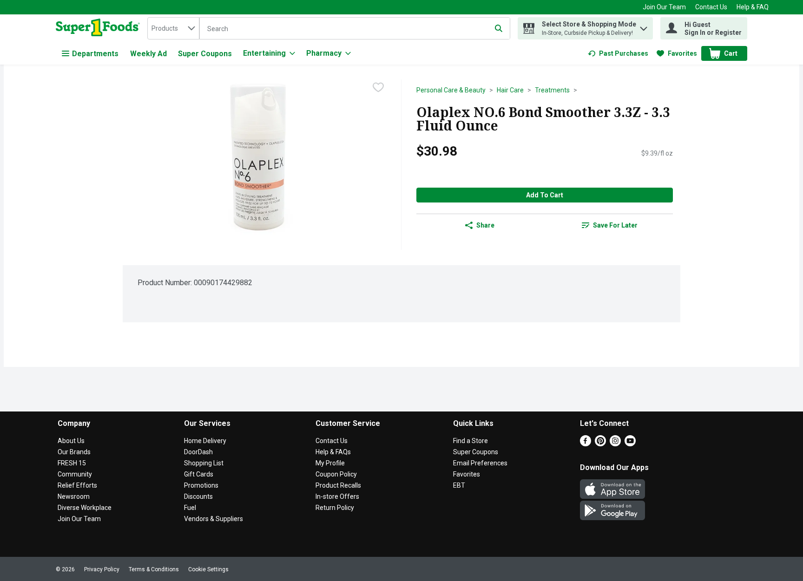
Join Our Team (664, 7)
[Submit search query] (498, 28)
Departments (95, 53)
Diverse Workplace (85, 507)
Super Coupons (205, 53)
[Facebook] (585, 443)
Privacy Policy (101, 569)
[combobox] (173, 28)
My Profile (330, 463)
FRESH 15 (72, 463)
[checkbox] (378, 87)
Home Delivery (205, 440)
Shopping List (204, 463)
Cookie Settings (208, 569)
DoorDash (198, 452)
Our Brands (74, 452)
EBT (459, 485)
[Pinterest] (600, 443)
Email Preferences (480, 463)
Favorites (466, 474)
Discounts (198, 496)
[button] (643, 26)
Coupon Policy (336, 474)
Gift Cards (198, 474)
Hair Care (510, 90)
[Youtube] (630, 443)
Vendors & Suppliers (213, 518)
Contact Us (711, 7)
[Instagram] (615, 443)
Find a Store (470, 440)
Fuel (190, 507)
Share (485, 225)
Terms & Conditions (154, 569)
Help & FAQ (753, 7)
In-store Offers (337, 496)
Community (75, 474)
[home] (100, 28)
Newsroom (74, 496)
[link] (618, 53)
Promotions (201, 485)
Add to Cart (544, 195)
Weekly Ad (148, 53)
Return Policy (335, 507)
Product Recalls (338, 485)
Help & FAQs (333, 452)
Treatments (552, 90)
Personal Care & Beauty (451, 90)
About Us (71, 440)
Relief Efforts (77, 485)
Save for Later (615, 225)
